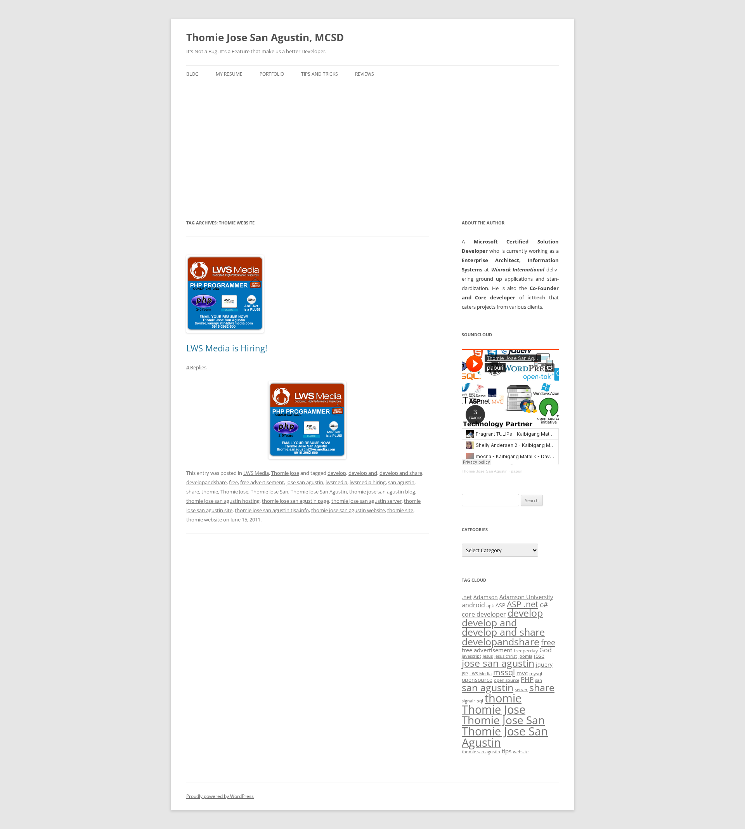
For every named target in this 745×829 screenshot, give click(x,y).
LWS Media (256, 472)
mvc (522, 673)
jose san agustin (304, 482)
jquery (544, 664)
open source (506, 680)
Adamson (485, 597)
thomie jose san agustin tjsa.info (272, 510)
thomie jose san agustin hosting (223, 500)
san (538, 680)
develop (336, 472)
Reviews (364, 74)
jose (539, 655)
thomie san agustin (481, 751)
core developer (484, 614)
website (520, 751)
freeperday (526, 650)
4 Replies (196, 367)
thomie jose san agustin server (366, 500)
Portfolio (272, 74)
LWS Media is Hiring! (226, 348)
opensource (477, 679)
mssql (504, 672)
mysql (535, 673)
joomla (525, 656)
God (545, 649)
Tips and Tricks (319, 74)
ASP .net (522, 604)
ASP (500, 605)
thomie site (400, 510)
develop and (362, 472)
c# (544, 605)
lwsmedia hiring (368, 482)
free (233, 482)
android (473, 605)
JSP (465, 673)
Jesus (488, 656)
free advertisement (262, 482)
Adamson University (526, 597)
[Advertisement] (372, 141)
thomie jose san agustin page (295, 500)
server (521, 689)
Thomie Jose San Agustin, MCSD (265, 37)
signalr (468, 701)
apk (490, 605)
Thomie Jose (285, 472)
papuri (516, 471)
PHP (527, 679)
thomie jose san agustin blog (382, 491)
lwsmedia (336, 482)
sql (480, 700)
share (192, 491)
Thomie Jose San (269, 491)
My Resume (229, 74)
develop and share (400, 472)
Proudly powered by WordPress (220, 796)
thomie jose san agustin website (348, 510)
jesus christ (505, 656)
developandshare (206, 482)
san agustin (401, 482)
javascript (471, 656)
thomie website (204, 519)
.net (467, 597)
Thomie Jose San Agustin (319, 491)
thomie (209, 491)
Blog (192, 74)
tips (506, 751)
